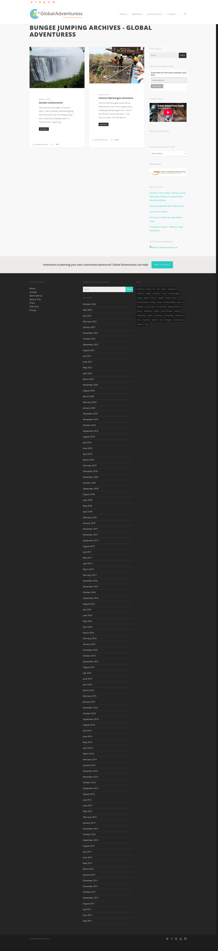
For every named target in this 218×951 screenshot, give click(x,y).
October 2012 (89, 834)
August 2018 (89, 494)
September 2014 (90, 719)
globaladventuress (41, 144)
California (140, 293)
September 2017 (90, 540)
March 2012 (88, 869)
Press (32, 303)
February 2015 (90, 696)
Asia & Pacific (154, 14)
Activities (37, 51)
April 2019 (87, 454)
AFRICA (123, 14)
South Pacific (179, 315)
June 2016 (87, 615)
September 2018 (90, 488)
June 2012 (87, 857)
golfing (153, 302)
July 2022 (87, 315)
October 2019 (89, 425)
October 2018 (89, 482)
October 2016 (89, 592)
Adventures (141, 289)
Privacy (33, 310)
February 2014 (90, 759)
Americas (137, 14)
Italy (183, 302)
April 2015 (87, 684)
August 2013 (89, 794)
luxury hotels (161, 307)
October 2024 (89, 304)
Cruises (164, 293)
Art (154, 289)
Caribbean (156, 293)
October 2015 (89, 655)
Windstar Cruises (179, 320)
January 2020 (89, 408)
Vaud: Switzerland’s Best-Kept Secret (167, 206)
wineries (140, 324)
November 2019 (90, 419)
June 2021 (87, 361)
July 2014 (87, 730)
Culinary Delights (174, 293)
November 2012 (90, 828)
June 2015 (87, 678)
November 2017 (90, 534)
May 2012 (87, 863)
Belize (164, 289)
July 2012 (87, 851)
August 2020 (89, 390)
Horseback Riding (169, 302)
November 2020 (90, 384)
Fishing (168, 298)
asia (158, 289)
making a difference (174, 307)
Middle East (148, 311)
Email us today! (162, 265)
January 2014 (89, 765)
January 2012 (89, 874)
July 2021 (87, 356)
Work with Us (36, 295)
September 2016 (90, 598)
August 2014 (89, 724)
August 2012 (89, 846)
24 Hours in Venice (158, 211)
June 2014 (87, 736)
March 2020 (88, 396)
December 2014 (90, 707)
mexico (139, 311)
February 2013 (90, 817)
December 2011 (90, 880)
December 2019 (90, 413)
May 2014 (87, 742)
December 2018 (90, 471)
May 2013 (87, 811)
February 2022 (90, 321)
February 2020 (90, 402)
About (32, 288)
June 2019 (87, 448)
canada (148, 293)
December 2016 (90, 580)
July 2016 (87, 609)
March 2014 (88, 753)
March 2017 (88, 569)
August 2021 (89, 350)
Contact (33, 292)
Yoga (146, 324)
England (146, 298)
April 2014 (87, 748)
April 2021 (87, 373)
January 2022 (89, 327)
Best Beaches (172, 289)
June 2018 (87, 500)
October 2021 (89, 338)
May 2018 (87, 506)
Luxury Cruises (150, 307)
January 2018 (89, 523)
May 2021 (87, 367)
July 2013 (87, 799)
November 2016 (90, 586)
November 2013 (90, 776)
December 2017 (90, 529)
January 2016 (89, 644)
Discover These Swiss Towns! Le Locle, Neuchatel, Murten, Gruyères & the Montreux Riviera (168, 197)
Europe (171, 14)
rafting (177, 311)
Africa (149, 289)
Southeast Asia (168, 315)
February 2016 (90, 638)
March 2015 (88, 690)
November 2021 (90, 333)
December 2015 (90, 650)
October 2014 (89, 713)
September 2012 (90, 840)
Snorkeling (157, 315)
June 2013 (87, 805)
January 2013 (89, 823)
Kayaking (140, 307)
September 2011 (90, 897)
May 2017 (87, 557)
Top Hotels (146, 320)
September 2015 (90, 661)
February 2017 (90, 575)
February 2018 (90, 517)
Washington (168, 320)
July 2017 (87, 552)
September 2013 (90, 788)
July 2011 (87, 909)
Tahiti (139, 320)
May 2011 (87, 920)
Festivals (161, 298)
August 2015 (89, 667)
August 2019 (89, 436)
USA (161, 320)
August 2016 (89, 604)
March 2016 (88, 632)
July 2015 (87, 673)
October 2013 (89, 782)
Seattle (150, 315)
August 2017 (89, 546)
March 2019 (88, 459)
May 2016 (87, 621)
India (178, 302)
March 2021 (88, 379)
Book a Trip (35, 299)
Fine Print (34, 306)
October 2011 (89, 892)
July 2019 (87, 442)
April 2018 (87, 511)
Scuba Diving (141, 315)
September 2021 (90, 344)
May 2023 (87, 310)
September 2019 (90, 431)
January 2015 (89, 701)
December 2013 (90, 771)
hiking (159, 302)
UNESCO (154, 320)
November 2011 (90, 886)
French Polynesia (142, 302)
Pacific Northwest (166, 311)
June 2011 (87, 915)
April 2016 (87, 627)
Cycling (139, 298)
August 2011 (89, 903)
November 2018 (90, 477)
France (174, 298)
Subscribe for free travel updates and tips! (168, 74)
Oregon (156, 311)
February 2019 (90, 465)
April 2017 (87, 563)
